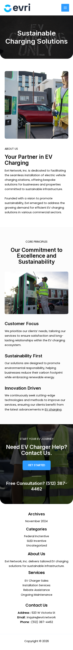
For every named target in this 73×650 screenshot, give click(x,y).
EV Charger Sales (36, 581)
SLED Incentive (36, 541)
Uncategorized (36, 545)
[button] (37, 465)
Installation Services (36, 585)
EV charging (53, 409)
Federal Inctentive (36, 536)
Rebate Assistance (36, 590)
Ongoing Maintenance (36, 595)
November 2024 (36, 521)
